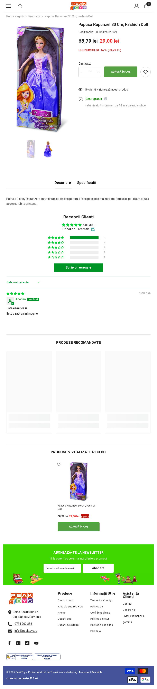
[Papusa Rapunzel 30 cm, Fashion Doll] (79, 481)
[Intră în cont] (136, 6)
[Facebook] (9, 643)
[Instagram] (18, 643)
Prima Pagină (15, 16)
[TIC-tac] (27, 643)
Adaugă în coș (120, 71)
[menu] (8, 5)
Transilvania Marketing (63, 672)
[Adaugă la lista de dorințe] (145, 72)
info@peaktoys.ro (26, 630)
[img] (15, 293)
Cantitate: (84, 63)
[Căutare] (20, 6)
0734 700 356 (23, 623)
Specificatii (86, 182)
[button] (56, 237)
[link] (29, 417)
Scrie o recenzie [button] (78, 267)
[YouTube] (36, 643)
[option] (39, 78)
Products (34, 16)
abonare (98, 568)
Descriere (63, 182)
